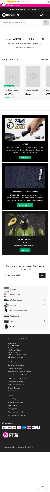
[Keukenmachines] (25, 225)
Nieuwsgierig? (25, 157)
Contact (10, 396)
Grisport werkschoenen (16, 381)
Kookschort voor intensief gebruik (19, 372)
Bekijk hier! (25, 250)
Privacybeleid (12, 409)
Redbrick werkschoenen (16, 385)
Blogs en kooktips (14, 388)
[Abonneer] (42, 275)
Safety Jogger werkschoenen (17, 378)
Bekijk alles (43, 59)
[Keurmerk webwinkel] (10, 435)
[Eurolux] (25, 129)
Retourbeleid (12, 405)
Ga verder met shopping (25, 47)
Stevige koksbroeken (15, 368)
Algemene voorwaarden (16, 412)
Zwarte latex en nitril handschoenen (20, 375)
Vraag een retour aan (15, 402)
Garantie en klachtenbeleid (17, 415)
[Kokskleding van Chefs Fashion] (25, 177)
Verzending (12, 399)
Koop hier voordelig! (25, 205)
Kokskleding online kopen (16, 362)
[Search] (46, 22)
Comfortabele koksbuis (16, 365)
